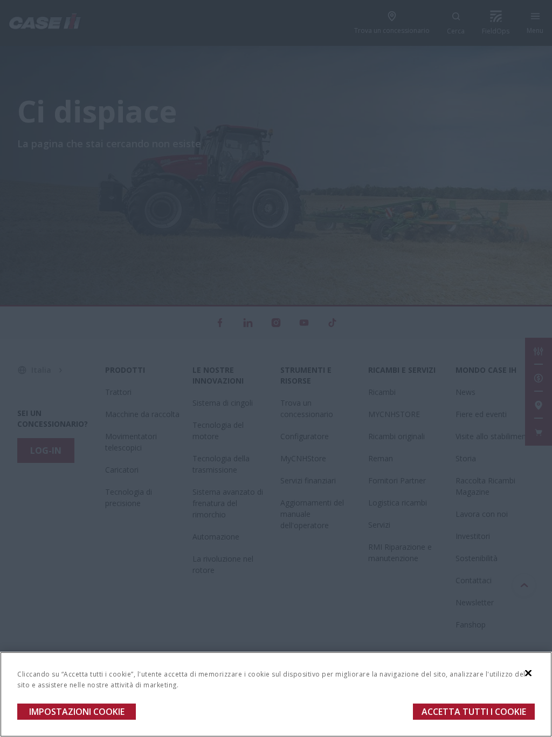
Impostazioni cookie (77, 712)
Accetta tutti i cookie (474, 712)
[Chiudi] (528, 673)
